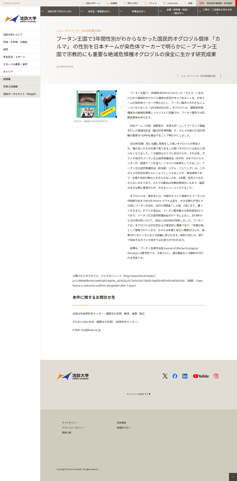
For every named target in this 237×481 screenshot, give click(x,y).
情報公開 (66, 432)
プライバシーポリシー (73, 427)
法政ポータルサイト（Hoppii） (20, 94)
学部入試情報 (10, 86)
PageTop (233, 477)
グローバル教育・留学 (15, 64)
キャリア (8, 71)
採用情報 (121, 422)
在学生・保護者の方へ (99, 11)
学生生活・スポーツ (14, 56)
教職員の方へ (123, 427)
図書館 (6, 79)
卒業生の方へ (138, 11)
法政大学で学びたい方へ (60, 11)
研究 (5, 49)
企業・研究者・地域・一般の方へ (178, 11)
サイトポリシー (70, 422)
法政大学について (13, 34)
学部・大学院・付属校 (15, 42)
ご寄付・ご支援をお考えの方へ (217, 11)
